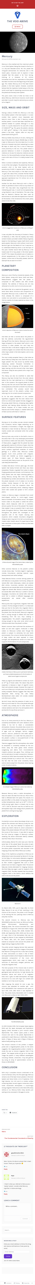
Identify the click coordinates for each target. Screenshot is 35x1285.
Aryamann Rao (17, 59)
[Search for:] (17, 1230)
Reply (5, 1169)
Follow (8, 1256)
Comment (25, 1218)
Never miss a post (10, 1240)
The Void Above (17, 21)
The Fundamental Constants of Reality (18, 1137)
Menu (18, 26)
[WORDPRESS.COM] (17, 5)
